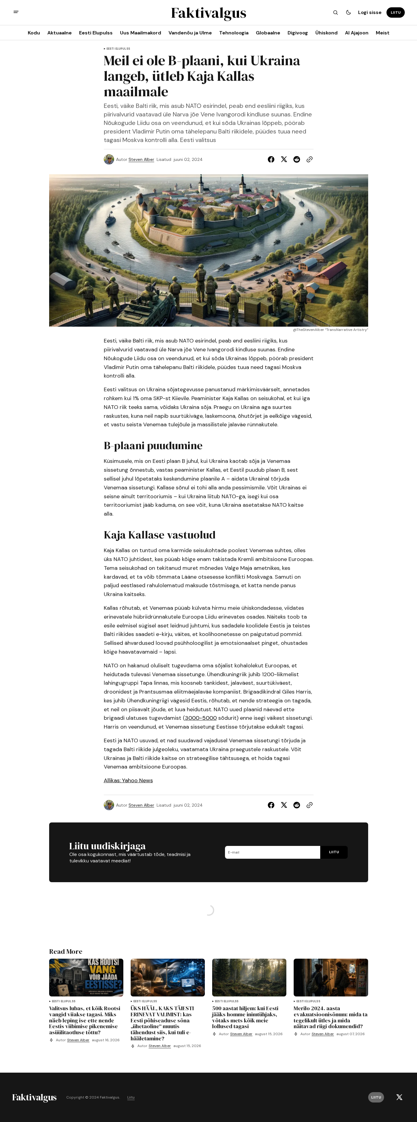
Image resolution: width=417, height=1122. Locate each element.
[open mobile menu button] (16, 12)
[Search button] (335, 12)
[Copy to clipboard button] (308, 159)
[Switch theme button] (348, 12)
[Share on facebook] (272, 159)
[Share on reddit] (296, 159)
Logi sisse (370, 12)
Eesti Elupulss (118, 49)
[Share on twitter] (283, 159)
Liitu (131, 1097)
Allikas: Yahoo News (128, 780)
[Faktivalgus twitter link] (399, 1097)
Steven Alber (141, 159)
